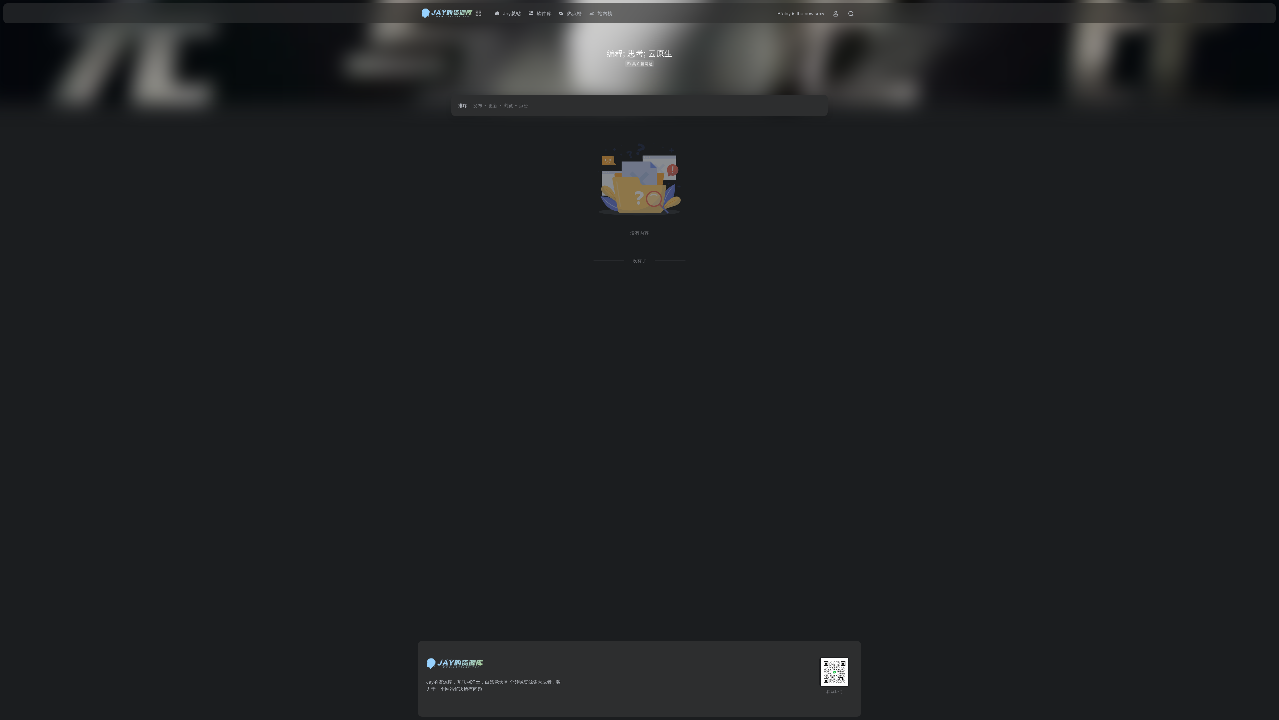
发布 (477, 105)
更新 (493, 105)
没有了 (639, 260)
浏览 (508, 105)
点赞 (523, 105)
